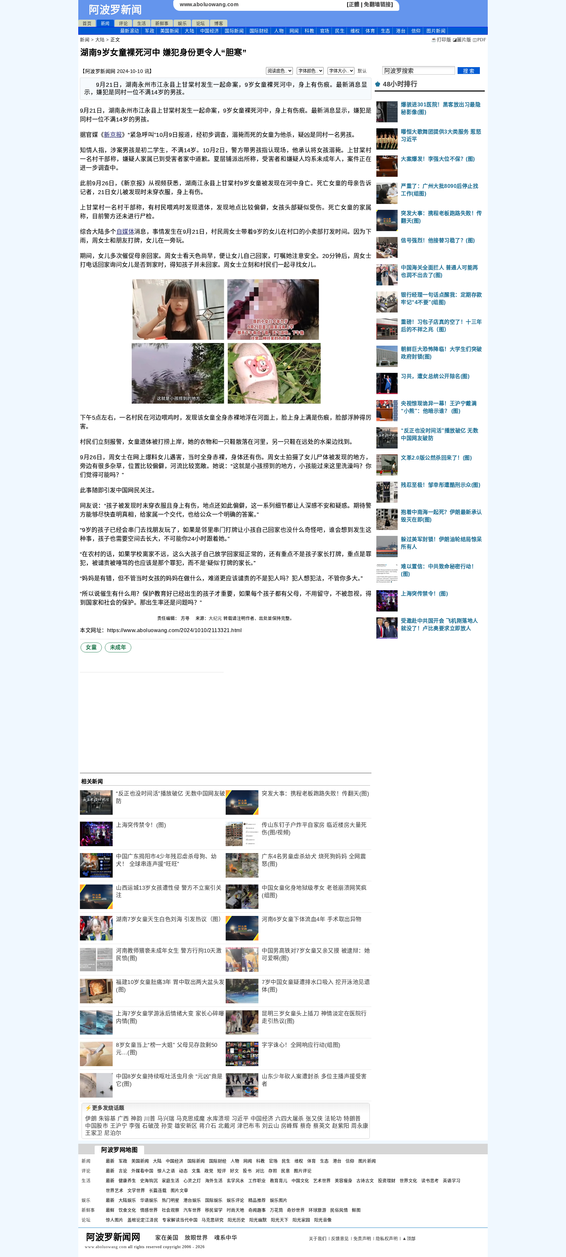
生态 (385, 30)
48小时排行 (400, 84)
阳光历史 (236, 1219)
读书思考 (430, 1180)
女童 (91, 647)
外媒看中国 (142, 1170)
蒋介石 (208, 1126)
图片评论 (302, 1170)
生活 (141, 23)
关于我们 (318, 1238)
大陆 (189, 30)
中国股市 (96, 1126)
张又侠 (314, 1119)
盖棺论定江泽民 (143, 1219)
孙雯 (167, 1126)
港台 (401, 30)
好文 (234, 1170)
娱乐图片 (279, 1200)
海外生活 (214, 1180)
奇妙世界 (296, 1210)
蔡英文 (321, 1126)
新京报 (113, 135)
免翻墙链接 (377, 4)
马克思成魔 (190, 1119)
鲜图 (356, 1210)
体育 (370, 30)
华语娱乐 (149, 1200)
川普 (150, 1119)
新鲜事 (162, 23)
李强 (135, 1126)
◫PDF (479, 39)
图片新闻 (367, 1160)
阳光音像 (323, 1219)
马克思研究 (212, 1219)
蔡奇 (305, 1126)
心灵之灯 (192, 1180)
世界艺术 (114, 1190)
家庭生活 (170, 1180)
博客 (218, 23)
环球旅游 (317, 1210)
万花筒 (276, 1210)
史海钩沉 (149, 1180)
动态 (183, 1170)
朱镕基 (107, 1119)
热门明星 (170, 1200)
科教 (309, 30)
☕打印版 (441, 39)
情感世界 (149, 1210)
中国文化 (300, 1180)
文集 (196, 1170)
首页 (87, 23)
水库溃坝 (218, 1119)
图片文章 (179, 1190)
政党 (208, 1170)
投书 (247, 1170)
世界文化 (408, 1180)
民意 (285, 1170)
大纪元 (215, 618)
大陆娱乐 (127, 1200)
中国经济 (209, 30)
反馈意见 (340, 1238)
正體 (354, 4)
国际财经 (259, 30)
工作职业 (257, 1180)
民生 (340, 30)
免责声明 (362, 1238)
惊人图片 (114, 1219)
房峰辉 (289, 1126)
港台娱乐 (192, 1200)
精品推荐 (257, 1200)
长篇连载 (158, 1190)
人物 (279, 30)
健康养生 (127, 1180)
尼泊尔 (113, 1133)
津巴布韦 (248, 1126)
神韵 (136, 1119)
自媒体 (125, 231)
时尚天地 (235, 1210)
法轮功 (333, 1119)
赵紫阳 (340, 1126)
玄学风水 (235, 1180)
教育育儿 (279, 1180)
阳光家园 (301, 1219)
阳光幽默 (258, 1219)
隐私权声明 (387, 1238)
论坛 (200, 23)
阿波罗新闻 (115, 10)
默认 (362, 70)
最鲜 (110, 1210)
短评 (221, 1170)
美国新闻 (169, 30)
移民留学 (214, 1210)
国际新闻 (234, 30)
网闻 (294, 30)
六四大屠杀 (289, 1119)
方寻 (186, 618)
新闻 (105, 23)
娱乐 (182, 23)
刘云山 (270, 1126)
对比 (259, 1170)
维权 (355, 30)
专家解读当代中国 (180, 1219)
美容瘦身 (343, 1180)
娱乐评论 (235, 1200)
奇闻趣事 (257, 1210)
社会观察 (170, 1210)
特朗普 (352, 1119)
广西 (123, 1119)
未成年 (118, 647)
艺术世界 (322, 1180)
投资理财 (387, 1180)
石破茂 (151, 1126)
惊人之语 (166, 1170)
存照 (272, 1170)
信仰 (416, 30)
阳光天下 (280, 1219)
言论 (123, 1170)
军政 (149, 30)
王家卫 (94, 1133)
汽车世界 (192, 1210)
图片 (435, 30)
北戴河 (227, 1126)
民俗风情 (339, 1210)
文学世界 (136, 1190)
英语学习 (452, 1180)
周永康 (359, 1126)
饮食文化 (127, 1210)
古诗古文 (365, 1180)
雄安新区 (186, 1126)
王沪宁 (118, 1126)
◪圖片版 (462, 39)
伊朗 (91, 1119)
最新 (129, 30)
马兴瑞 (166, 1119)
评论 (123, 23)
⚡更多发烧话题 (104, 1108)
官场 (325, 30)
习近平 (240, 1119)
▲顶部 (409, 1238)
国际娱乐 (214, 1200)
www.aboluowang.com (209, 4)
